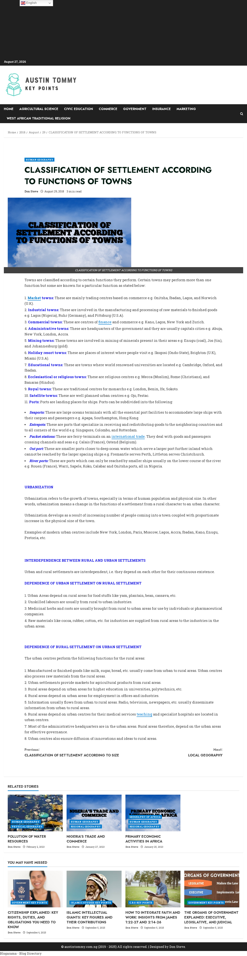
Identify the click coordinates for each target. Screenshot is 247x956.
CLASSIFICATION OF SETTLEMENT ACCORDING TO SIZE (72, 752)
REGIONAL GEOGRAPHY (86, 826)
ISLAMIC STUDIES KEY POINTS (91, 902)
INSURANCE (161, 109)
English (31, 2)
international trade (128, 436)
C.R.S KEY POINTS (140, 902)
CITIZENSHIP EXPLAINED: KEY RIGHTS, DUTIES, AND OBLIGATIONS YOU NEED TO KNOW (33, 920)
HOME (9, 109)
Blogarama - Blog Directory (21, 953)
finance (105, 322)
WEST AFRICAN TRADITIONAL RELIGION (38, 118)
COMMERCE (108, 109)
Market (34, 298)
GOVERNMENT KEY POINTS (29, 902)
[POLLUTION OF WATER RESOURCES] (35, 813)
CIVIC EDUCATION (78, 109)
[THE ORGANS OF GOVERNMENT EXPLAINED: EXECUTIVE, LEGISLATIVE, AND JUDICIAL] (211, 889)
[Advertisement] (123, 30)
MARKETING (186, 109)
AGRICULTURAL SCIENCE (38, 109)
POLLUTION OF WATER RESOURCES (27, 839)
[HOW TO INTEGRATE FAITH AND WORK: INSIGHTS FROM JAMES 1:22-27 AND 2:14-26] (152, 889)
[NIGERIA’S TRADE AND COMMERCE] (94, 813)
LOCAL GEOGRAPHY (205, 752)
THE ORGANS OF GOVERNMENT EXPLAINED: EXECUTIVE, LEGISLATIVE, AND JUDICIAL (211, 917)
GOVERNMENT (134, 109)
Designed (157, 947)
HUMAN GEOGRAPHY (39, 159)
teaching (144, 714)
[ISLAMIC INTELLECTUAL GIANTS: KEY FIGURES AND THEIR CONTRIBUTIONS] (94, 889)
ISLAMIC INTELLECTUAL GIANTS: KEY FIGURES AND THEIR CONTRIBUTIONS (90, 917)
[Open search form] (241, 114)
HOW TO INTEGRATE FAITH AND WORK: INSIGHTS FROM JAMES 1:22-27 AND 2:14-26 (152, 917)
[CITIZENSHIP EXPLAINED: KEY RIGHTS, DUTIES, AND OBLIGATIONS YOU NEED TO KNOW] (35, 889)
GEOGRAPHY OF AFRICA (145, 816)
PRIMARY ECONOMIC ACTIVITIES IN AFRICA (143, 839)
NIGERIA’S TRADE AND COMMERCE (86, 839)
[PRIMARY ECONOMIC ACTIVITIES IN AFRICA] (152, 813)
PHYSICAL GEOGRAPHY (27, 826)
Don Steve (31, 191)
